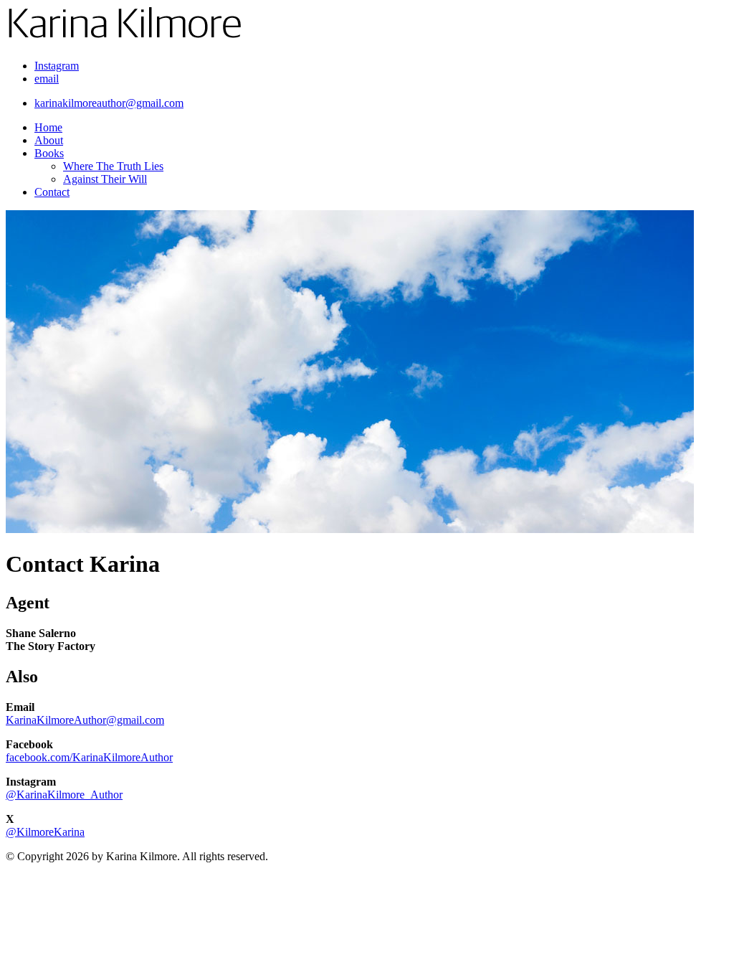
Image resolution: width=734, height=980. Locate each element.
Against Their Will (105, 179)
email (46, 78)
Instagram (56, 66)
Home (48, 127)
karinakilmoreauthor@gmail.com (109, 103)
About (48, 140)
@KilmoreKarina (45, 832)
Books (49, 153)
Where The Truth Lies (113, 166)
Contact (52, 192)
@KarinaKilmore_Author (64, 794)
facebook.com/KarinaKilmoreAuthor (89, 757)
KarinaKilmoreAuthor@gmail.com (85, 720)
